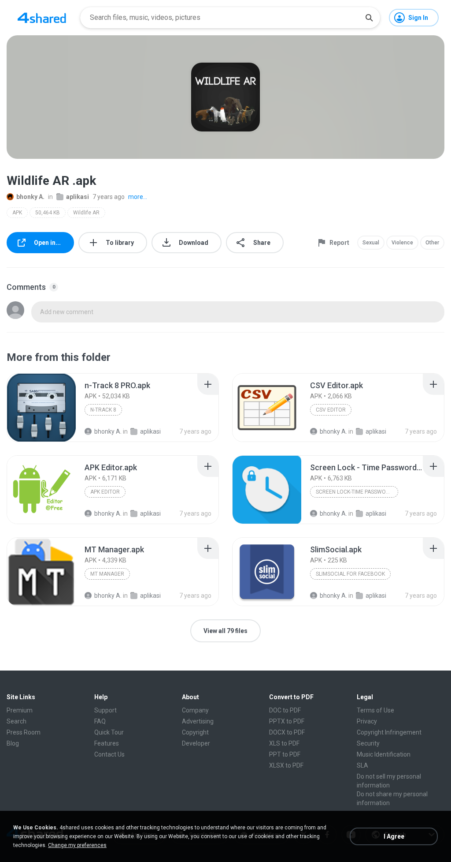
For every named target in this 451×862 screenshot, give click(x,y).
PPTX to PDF (286, 721)
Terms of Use (375, 710)
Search (16, 721)
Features (106, 743)
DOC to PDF (285, 710)
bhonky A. (30, 196)
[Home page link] (42, 17)
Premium (20, 710)
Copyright (195, 732)
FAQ (100, 721)
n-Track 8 (103, 410)
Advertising (198, 721)
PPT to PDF (284, 754)
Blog (13, 743)
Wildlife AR (86, 213)
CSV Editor (331, 410)
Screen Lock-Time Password (354, 492)
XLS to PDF (284, 743)
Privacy (367, 721)
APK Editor (105, 492)
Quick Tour (109, 732)
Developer (196, 743)
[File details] (41, 408)
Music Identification (383, 754)
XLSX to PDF (286, 765)
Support (105, 710)
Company (195, 710)
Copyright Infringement (389, 732)
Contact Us (109, 754)
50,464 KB (47, 213)
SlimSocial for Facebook (350, 574)
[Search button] (369, 17)
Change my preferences (77, 845)
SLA (362, 765)
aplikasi (77, 196)
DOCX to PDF (287, 732)
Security (368, 743)
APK (17, 213)
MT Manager (107, 574)
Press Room (24, 732)
